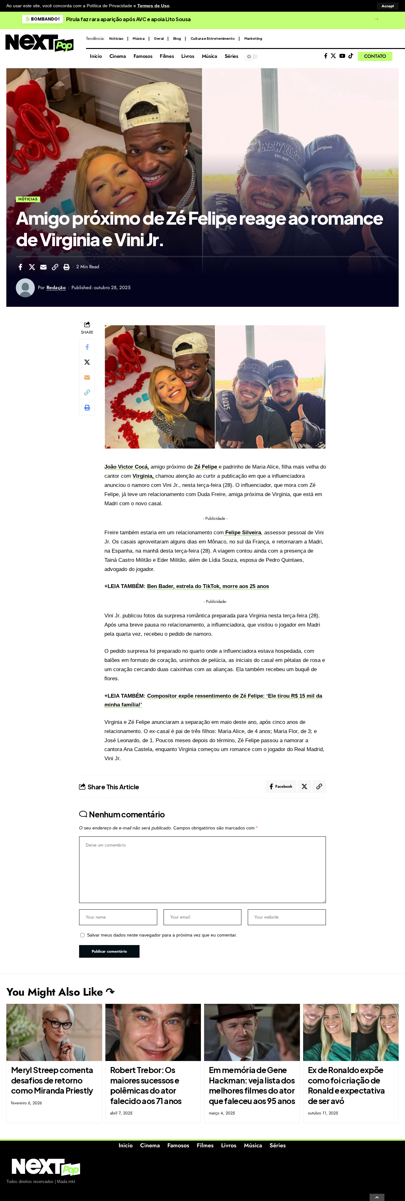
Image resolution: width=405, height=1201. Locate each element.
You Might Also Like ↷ (60, 992)
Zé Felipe (206, 467)
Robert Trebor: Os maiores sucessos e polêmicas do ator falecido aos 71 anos (146, 1085)
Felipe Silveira (242, 533)
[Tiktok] (351, 56)
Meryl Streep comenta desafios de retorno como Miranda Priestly (52, 1080)
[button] (388, 6)
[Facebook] (325, 56)
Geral (159, 38)
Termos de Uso (153, 5)
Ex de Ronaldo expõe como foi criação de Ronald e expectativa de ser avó (346, 1085)
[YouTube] (342, 56)
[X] (333, 56)
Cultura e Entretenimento (212, 38)
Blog (177, 38)
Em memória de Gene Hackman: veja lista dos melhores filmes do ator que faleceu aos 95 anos (252, 1085)
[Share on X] (32, 267)
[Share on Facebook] (20, 267)
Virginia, (144, 476)
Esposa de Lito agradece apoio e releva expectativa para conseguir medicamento (165, 19)
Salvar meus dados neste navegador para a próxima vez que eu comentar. (162, 935)
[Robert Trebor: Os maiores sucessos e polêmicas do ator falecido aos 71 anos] (153, 1032)
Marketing (253, 38)
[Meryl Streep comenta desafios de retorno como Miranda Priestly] (54, 1032)
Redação (56, 287)
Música (138, 38)
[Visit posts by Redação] (25, 287)
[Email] (43, 267)
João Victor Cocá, (126, 467)
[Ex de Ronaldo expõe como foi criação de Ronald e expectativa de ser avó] (351, 1032)
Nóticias (116, 38)
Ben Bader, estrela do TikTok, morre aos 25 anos (208, 586)
